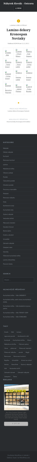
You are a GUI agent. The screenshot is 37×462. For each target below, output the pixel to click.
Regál (27, 352)
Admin (16, 43)
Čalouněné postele (9, 181)
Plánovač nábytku (10, 352)
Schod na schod (26, 360)
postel (21, 352)
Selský (6, 364)
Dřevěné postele (8, 185)
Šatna (15, 376)
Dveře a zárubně (8, 235)
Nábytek (5, 148)
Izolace (19, 332)
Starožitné (14, 364)
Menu (19, 8)
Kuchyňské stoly (8, 210)
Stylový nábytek (8, 214)
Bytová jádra (7, 231)
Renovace (7, 356)
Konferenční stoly (8, 206)
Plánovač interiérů (25, 348)
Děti (12, 332)
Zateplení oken (7, 247)
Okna (6, 348)
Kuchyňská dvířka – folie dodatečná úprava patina (16, 307)
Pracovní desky (8, 264)
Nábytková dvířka (8, 169)
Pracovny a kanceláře (9, 189)
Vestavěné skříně (8, 218)
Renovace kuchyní (9, 160)
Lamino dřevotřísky (18, 25)
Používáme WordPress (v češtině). (18, 455)
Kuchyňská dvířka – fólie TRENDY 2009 (15, 313)
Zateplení (7, 376)
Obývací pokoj (24, 344)
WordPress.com (25, 458)
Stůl (5, 368)
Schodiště (6, 239)
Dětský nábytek (8, 152)
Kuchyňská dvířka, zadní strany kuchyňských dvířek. (17, 301)
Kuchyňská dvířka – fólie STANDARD (15, 317)
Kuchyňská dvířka (19, 340)
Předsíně (5, 193)
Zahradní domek (9, 372)
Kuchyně (6, 156)
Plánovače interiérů (9, 223)
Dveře (6, 332)
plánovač (13, 348)
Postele (5, 177)
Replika (6, 360)
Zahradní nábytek (8, 243)
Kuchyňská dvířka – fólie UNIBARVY (14, 295)
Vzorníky (5, 252)
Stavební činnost (8, 227)
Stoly (4, 202)
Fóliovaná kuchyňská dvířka (11, 256)
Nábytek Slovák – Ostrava (18, 3)
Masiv (29, 340)
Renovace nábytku (9, 198)
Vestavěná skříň (14, 368)
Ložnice (5, 164)
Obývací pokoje (8, 173)
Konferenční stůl (23, 336)
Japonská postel (9, 336)
